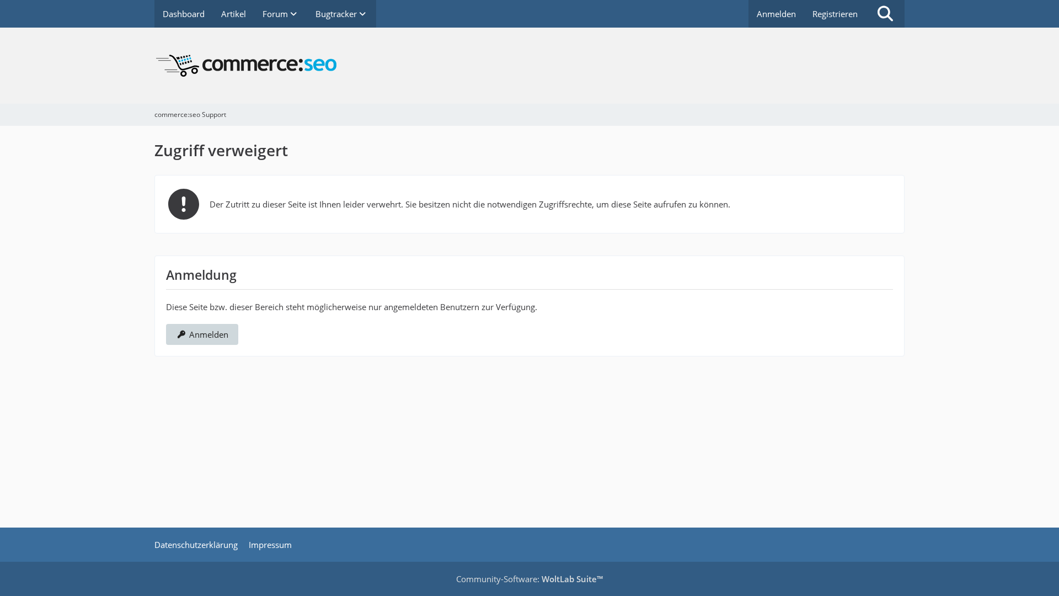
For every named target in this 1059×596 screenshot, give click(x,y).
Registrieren (835, 13)
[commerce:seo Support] (529, 65)
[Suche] (885, 14)
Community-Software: (529, 578)
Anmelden (776, 13)
